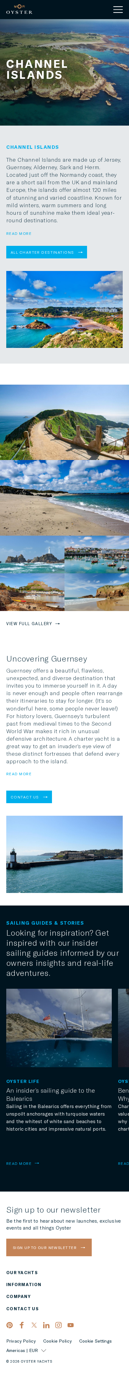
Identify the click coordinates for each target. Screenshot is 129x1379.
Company (18, 1296)
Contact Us (22, 1308)
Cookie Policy (57, 1341)
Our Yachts (22, 1272)
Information (23, 1284)
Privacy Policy (21, 1341)
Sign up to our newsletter (45, 1247)
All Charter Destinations (43, 252)
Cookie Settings (95, 1341)
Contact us (25, 797)
